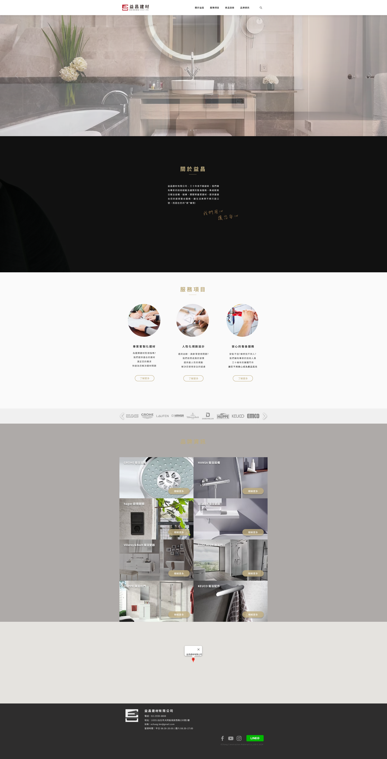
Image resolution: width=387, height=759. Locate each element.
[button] (199, 8)
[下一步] (370, 75)
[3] (196, 130)
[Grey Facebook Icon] (222, 738)
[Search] (260, 7)
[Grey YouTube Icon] (231, 738)
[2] (193, 130)
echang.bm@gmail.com (162, 724)
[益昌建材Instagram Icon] (239, 738)
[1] (190, 130)
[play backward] (122, 416)
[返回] (16, 75)
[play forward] (264, 416)
